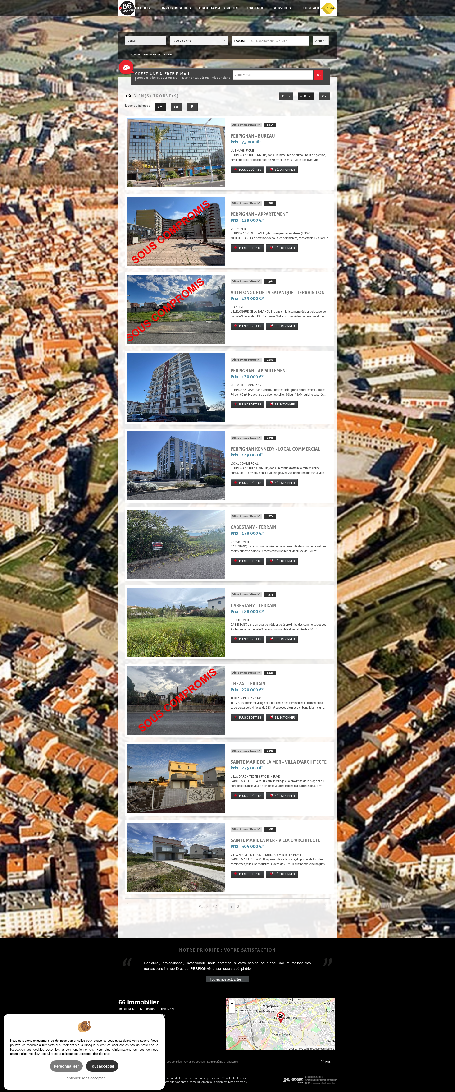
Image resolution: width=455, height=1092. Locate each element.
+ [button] (232, 1003)
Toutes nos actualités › (228, 984)
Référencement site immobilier (320, 1083)
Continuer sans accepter (84, 1078)
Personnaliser (66, 1066)
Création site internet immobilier (321, 1079)
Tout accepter (102, 1066)
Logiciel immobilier (314, 1076)
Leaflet (293, 1048)
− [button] (232, 1009)
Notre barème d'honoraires (223, 1061)
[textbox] (278, 41)
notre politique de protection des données (82, 1053)
